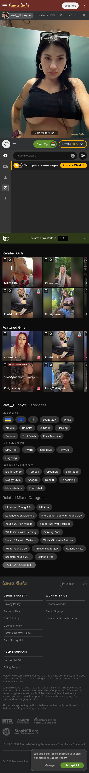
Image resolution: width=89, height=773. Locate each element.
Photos (68, 15)
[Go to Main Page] (26, 5)
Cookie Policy (57, 757)
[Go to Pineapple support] (6, 732)
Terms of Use (12, 611)
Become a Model (56, 604)
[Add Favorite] (6, 144)
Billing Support (12, 667)
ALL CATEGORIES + (19, 564)
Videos (46, 15)
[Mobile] (33, 419)
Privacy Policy (12, 604)
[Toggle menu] (4, 5)
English (70, 583)
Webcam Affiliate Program (61, 618)
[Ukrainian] (8, 419)
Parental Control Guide (17, 633)
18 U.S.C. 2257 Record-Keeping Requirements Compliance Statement (43, 744)
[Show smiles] (72, 155)
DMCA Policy (11, 618)
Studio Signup (54, 611)
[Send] (83, 156)
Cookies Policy (13, 625)
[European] (20, 419)
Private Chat (72, 165)
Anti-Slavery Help (14, 640)
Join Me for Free (44, 133)
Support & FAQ (12, 660)
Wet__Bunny (13, 405)
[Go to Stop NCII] (26, 731)
